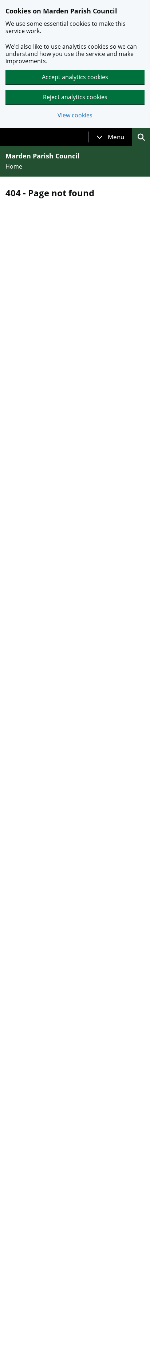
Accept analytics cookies (75, 77)
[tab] (110, 137)
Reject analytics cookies (75, 97)
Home (13, 166)
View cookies (75, 115)
